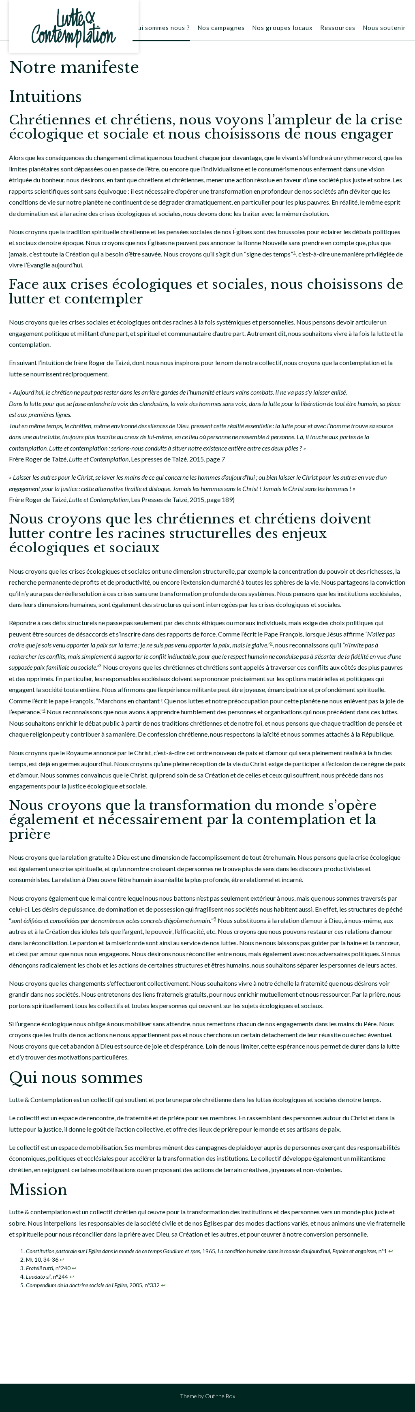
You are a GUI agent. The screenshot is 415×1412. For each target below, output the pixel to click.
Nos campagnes (221, 27)
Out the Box (220, 1396)
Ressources (337, 27)
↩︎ (390, 1251)
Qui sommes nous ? (161, 27)
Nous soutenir (384, 27)
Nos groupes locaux (282, 27)
